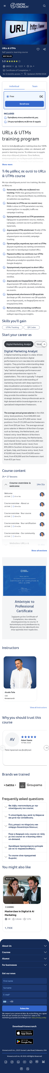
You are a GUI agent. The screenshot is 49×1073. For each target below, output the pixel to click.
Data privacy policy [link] (38, 1018)
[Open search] (44, 5)
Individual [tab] (14, 86)
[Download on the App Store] (24, 1033)
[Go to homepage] (19, 6)
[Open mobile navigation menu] (4, 5)
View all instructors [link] (38, 707)
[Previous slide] (2, 747)
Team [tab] (35, 86)
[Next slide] (46, 747)
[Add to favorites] (38, 49)
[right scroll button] (44, 344)
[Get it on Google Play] (24, 1042)
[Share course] (44, 49)
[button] (19, 61)
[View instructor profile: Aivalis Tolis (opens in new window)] (42, 494)
